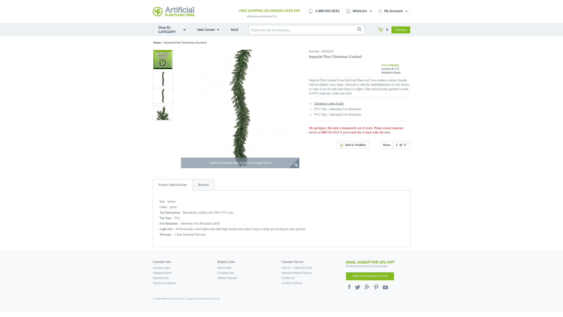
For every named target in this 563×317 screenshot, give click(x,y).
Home (157, 42)
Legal (189, 298)
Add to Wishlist (355, 145)
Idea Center (206, 29)
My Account (394, 11)
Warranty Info (161, 278)
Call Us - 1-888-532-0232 (297, 267)
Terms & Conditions (164, 283)
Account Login (161, 267)
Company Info (225, 273)
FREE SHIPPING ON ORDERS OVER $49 (269, 11)
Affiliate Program (227, 278)
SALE (234, 29)
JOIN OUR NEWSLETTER (370, 276)
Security (215, 298)
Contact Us (288, 278)
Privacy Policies (201, 298)
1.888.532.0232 (327, 11)
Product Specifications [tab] (173, 184)
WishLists (360, 11)
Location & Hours (292, 283)
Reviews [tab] (203, 184)
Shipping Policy (162, 273)
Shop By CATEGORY (167, 30)
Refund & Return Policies (297, 273)
